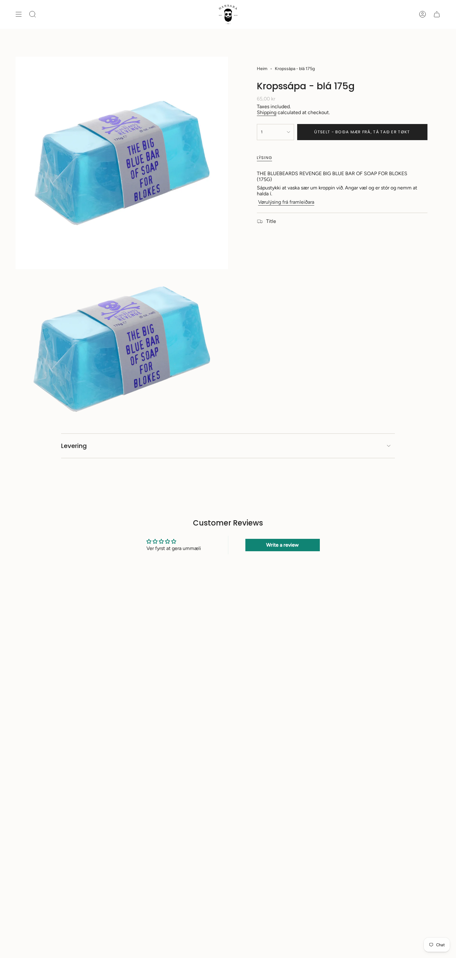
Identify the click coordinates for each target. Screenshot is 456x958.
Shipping (266, 112)
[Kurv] (437, 14)
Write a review (282, 545)
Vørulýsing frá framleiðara (286, 202)
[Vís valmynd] (18, 14)
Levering (74, 445)
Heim (262, 68)
